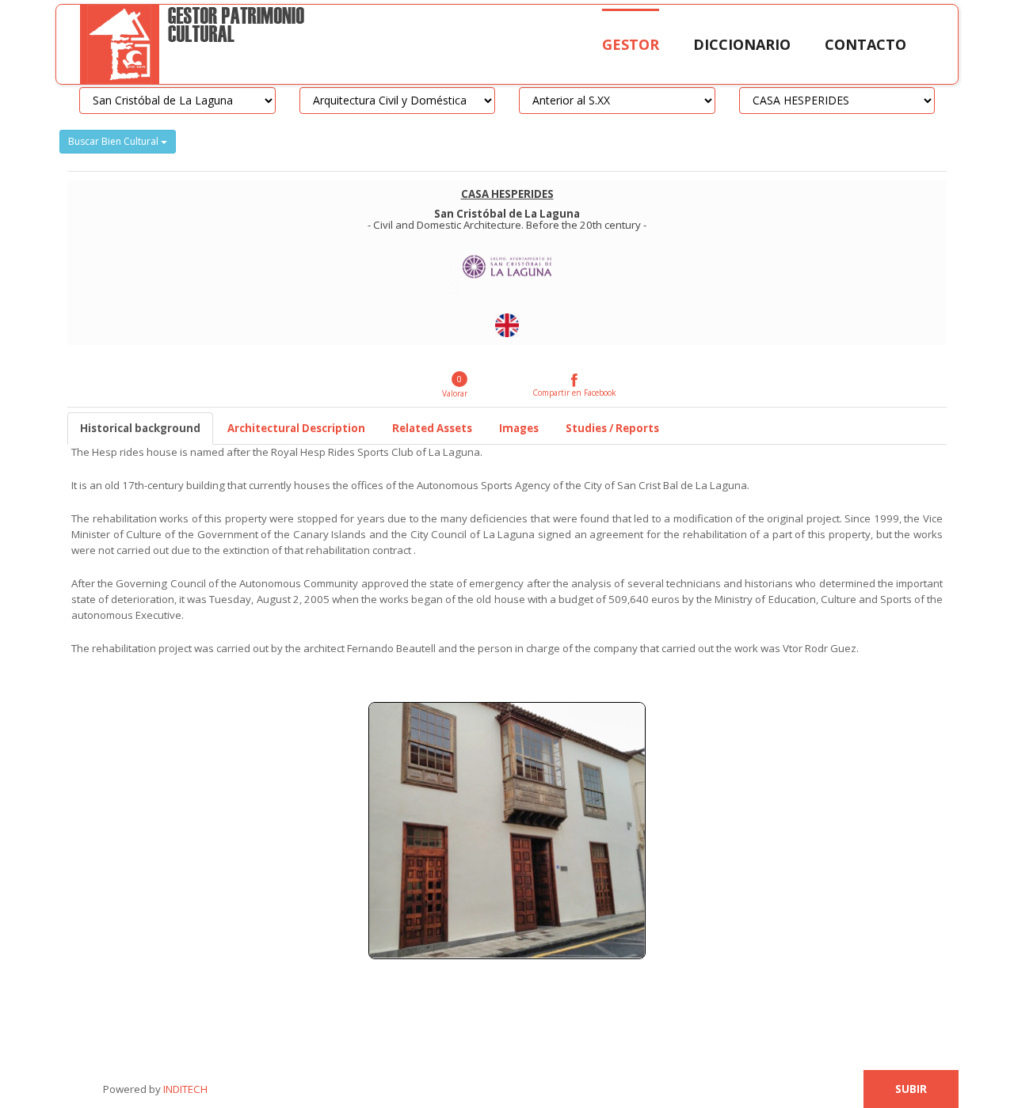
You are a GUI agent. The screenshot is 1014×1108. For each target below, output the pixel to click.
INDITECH (184, 1089)
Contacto (865, 44)
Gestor (630, 44)
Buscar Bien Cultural (114, 141)
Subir (911, 1089)
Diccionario (742, 44)
